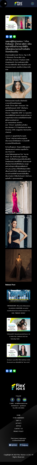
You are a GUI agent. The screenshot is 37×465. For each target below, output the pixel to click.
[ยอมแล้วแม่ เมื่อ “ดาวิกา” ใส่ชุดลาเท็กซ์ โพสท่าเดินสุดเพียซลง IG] (18, 351)
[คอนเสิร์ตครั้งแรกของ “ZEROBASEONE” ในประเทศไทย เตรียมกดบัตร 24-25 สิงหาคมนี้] (18, 296)
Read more (23, 339)
